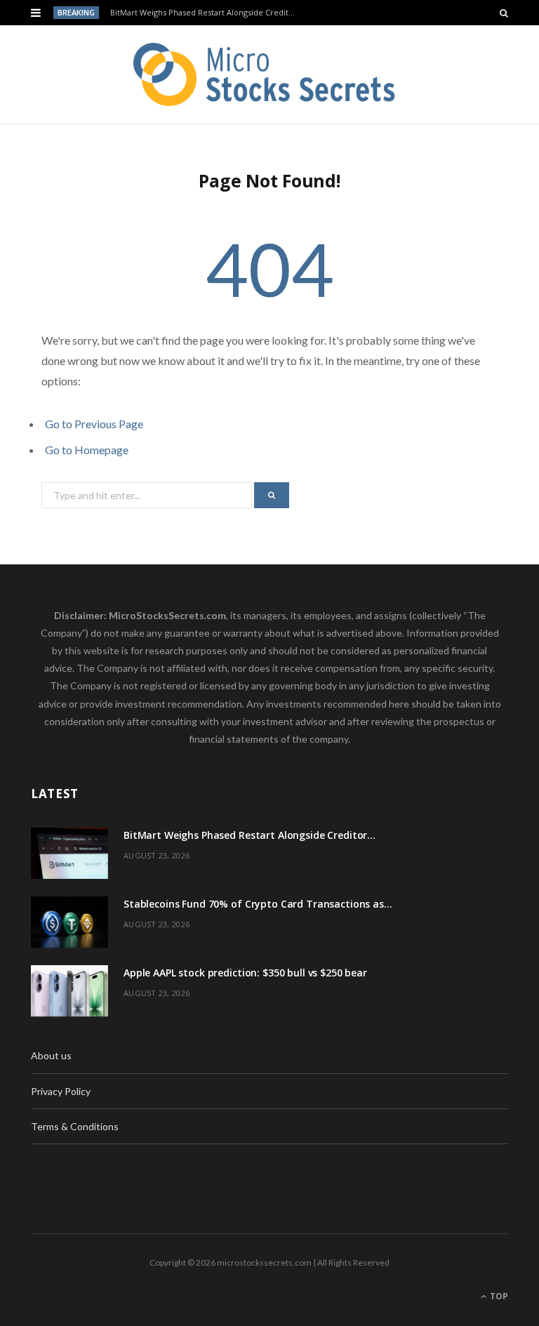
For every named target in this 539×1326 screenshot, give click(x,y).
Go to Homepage (86, 449)
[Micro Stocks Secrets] (269, 74)
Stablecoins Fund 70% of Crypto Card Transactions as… (258, 903)
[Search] (504, 12)
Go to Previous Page (94, 423)
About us (51, 1055)
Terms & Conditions (75, 1126)
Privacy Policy (61, 1091)
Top (498, 1296)
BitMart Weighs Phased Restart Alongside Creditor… (206, 13)
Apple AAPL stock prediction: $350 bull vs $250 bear (245, 972)
